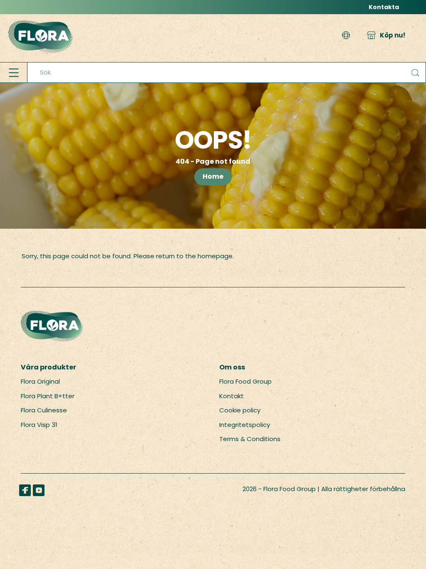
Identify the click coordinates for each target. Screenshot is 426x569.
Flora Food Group (245, 381)
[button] (346, 35)
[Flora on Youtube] (39, 490)
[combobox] (226, 72)
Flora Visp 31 (39, 424)
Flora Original (40, 381)
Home (213, 176)
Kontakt (231, 396)
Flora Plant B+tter (47, 396)
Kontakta (384, 7)
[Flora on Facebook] (25, 490)
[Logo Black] (40, 18)
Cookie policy (239, 410)
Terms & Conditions (249, 438)
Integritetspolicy (244, 424)
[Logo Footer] (52, 315)
